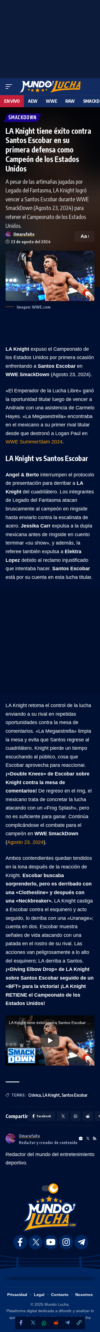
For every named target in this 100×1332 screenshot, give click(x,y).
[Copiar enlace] (79, 1323)
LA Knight (51, 1095)
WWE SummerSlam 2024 (34, 442)
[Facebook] (21, 1323)
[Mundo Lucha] (49, 86)
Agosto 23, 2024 (25, 842)
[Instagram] (66, 1242)
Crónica (34, 1095)
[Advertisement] (50, 38)
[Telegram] (67, 1323)
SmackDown (22, 118)
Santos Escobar (75, 1095)
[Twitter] (32, 1323)
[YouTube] (51, 1242)
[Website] (81, 1139)
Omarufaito (23, 234)
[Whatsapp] (44, 1323)
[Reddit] (56, 1323)
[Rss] (94, 1139)
